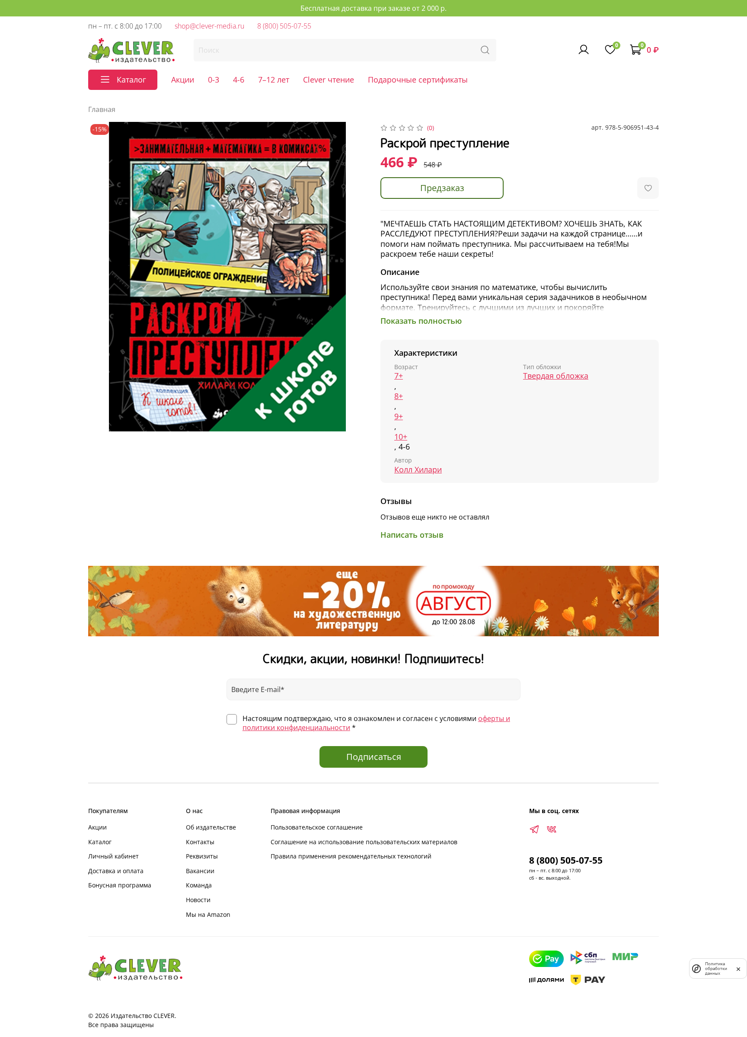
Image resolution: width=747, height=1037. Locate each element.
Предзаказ (442, 188)
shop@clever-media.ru (209, 26)
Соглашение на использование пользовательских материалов (364, 842)
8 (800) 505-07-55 (284, 26)
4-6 (238, 79)
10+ (400, 437)
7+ (398, 376)
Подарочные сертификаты (418, 79)
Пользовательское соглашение (317, 827)
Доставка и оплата (116, 871)
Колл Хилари (418, 470)
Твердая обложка (555, 376)
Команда (199, 885)
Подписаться (373, 757)
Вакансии (200, 871)
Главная (101, 109)
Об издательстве (211, 827)
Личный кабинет (113, 856)
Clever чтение (328, 79)
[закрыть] (738, 968)
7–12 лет (273, 79)
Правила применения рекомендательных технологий (351, 856)
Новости (198, 900)
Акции (182, 79)
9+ (398, 416)
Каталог (100, 842)
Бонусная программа (119, 885)
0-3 (213, 79)
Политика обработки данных (716, 968)
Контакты (200, 842)
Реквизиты (202, 856)
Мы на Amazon (208, 914)
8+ (398, 396)
